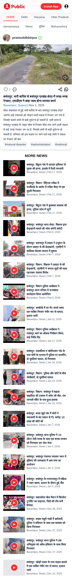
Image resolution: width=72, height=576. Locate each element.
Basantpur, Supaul (15, 105)
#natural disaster (15, 144)
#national (61, 144)
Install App (51, 6)
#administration (40, 144)
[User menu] (66, 6)
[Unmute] (65, 77)
